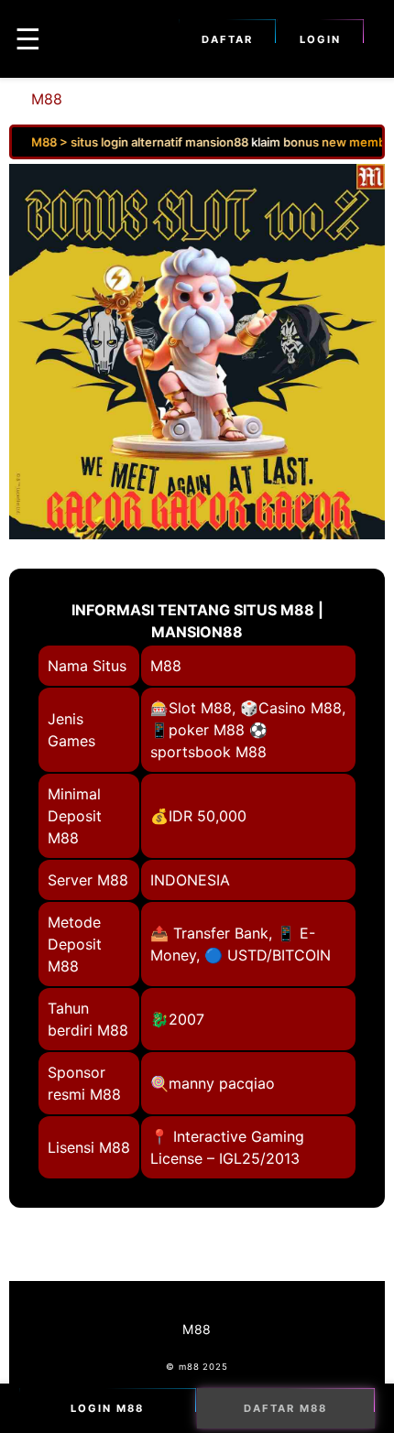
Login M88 (107, 1408)
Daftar (227, 39)
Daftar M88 (285, 1408)
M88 (46, 99)
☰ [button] (28, 39)
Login (320, 39)
